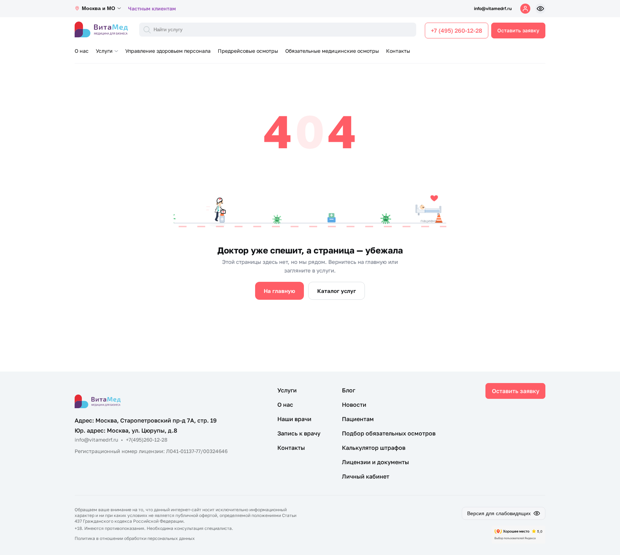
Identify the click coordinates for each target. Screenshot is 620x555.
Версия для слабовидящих (499, 513)
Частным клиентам (152, 8)
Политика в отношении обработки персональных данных (135, 538)
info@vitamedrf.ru (493, 8)
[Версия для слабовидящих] (540, 9)
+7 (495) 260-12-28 (456, 30)
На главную (279, 291)
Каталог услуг (336, 291)
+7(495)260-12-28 (147, 440)
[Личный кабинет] (525, 9)
